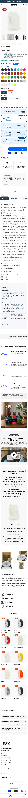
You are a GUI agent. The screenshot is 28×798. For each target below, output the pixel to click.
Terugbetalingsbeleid (5, 785)
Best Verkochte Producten (18, 318)
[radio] (2, 69)
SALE (12, 320)
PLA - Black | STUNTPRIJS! (6, 630)
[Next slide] (26, 181)
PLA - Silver (3, 698)
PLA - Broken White (18, 647)
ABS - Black (16, 698)
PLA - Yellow (17, 664)
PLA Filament (12, 209)
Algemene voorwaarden (22, 785)
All (11, 318)
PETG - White (4, 664)
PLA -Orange (17, 681)
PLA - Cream (4, 681)
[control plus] (8, 149)
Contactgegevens (14, 788)
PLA (12, 317)
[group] (4, 37)
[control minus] (2, 149)
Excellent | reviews (14, 60)
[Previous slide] (2, 181)
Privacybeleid (13, 785)
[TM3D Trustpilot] (14, 191)
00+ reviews (20, 190)
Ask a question (23, 157)
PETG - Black (17, 630)
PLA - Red (3, 647)
